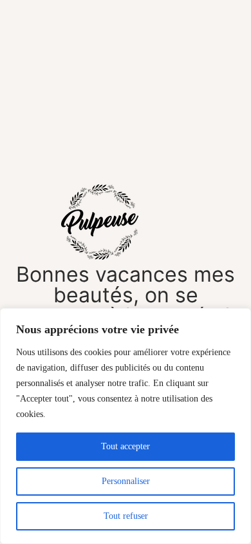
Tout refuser (126, 516)
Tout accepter (125, 446)
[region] (125, 426)
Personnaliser (126, 481)
